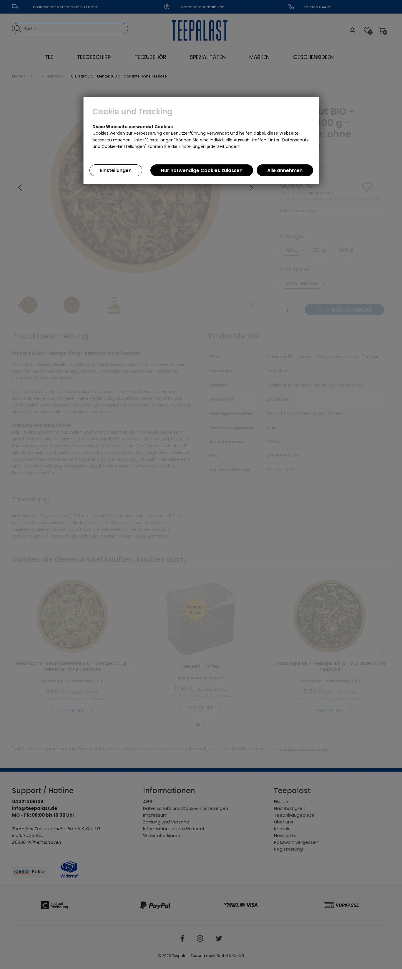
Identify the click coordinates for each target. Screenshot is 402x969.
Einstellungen (116, 170)
